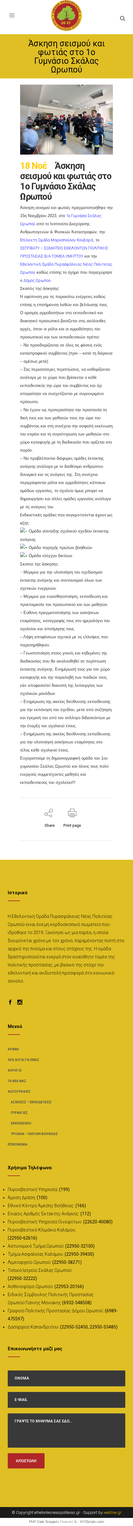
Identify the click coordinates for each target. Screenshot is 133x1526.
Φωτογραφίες (19, 1091)
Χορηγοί (15, 1070)
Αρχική (13, 1049)
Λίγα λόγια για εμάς (23, 1060)
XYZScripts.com (92, 1522)
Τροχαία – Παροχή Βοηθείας (34, 1134)
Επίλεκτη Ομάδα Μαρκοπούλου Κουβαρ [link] (55, 240)
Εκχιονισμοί (21, 1123)
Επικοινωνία (18, 1144)
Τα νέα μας (17, 1081)
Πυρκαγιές (19, 1112)
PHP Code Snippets (44, 1522)
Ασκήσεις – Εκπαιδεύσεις (31, 1102)
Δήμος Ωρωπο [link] (36, 280)
